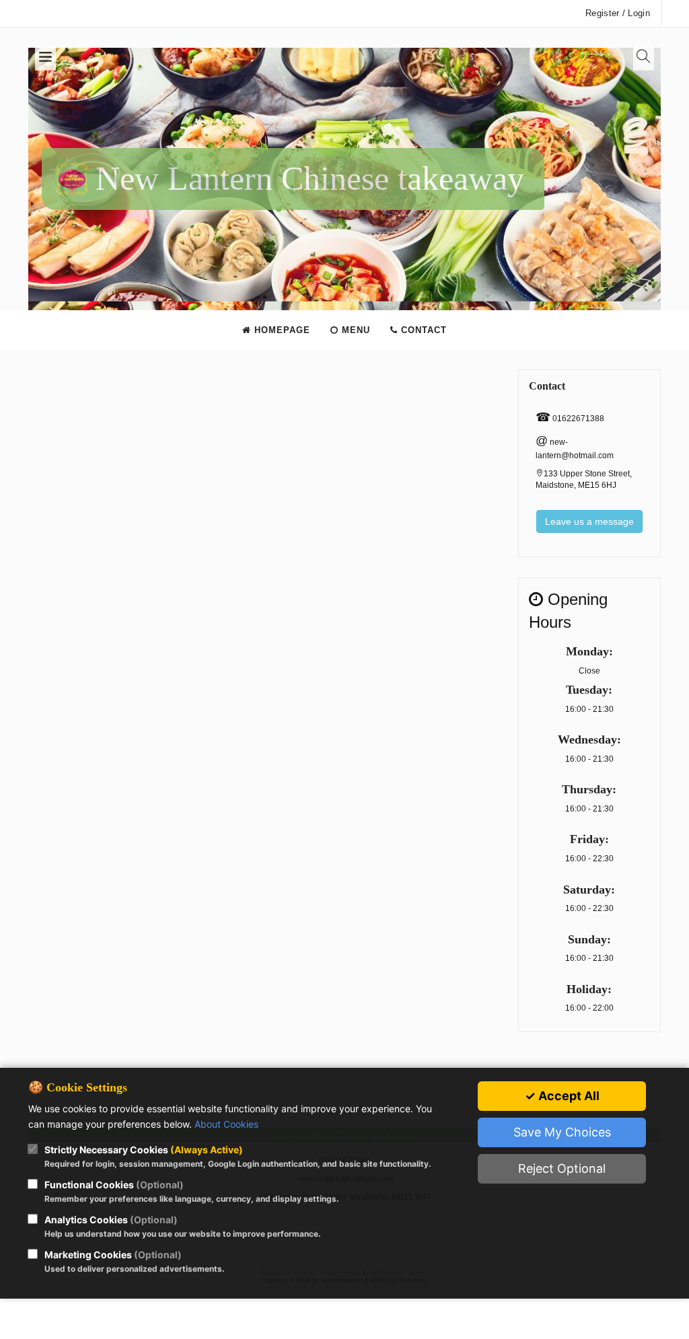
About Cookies (226, 1124)
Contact (422, 330)
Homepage (280, 330)
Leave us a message (589, 521)
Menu (354, 330)
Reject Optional (562, 1168)
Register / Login (617, 13)
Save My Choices (562, 1132)
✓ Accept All (562, 1096)
